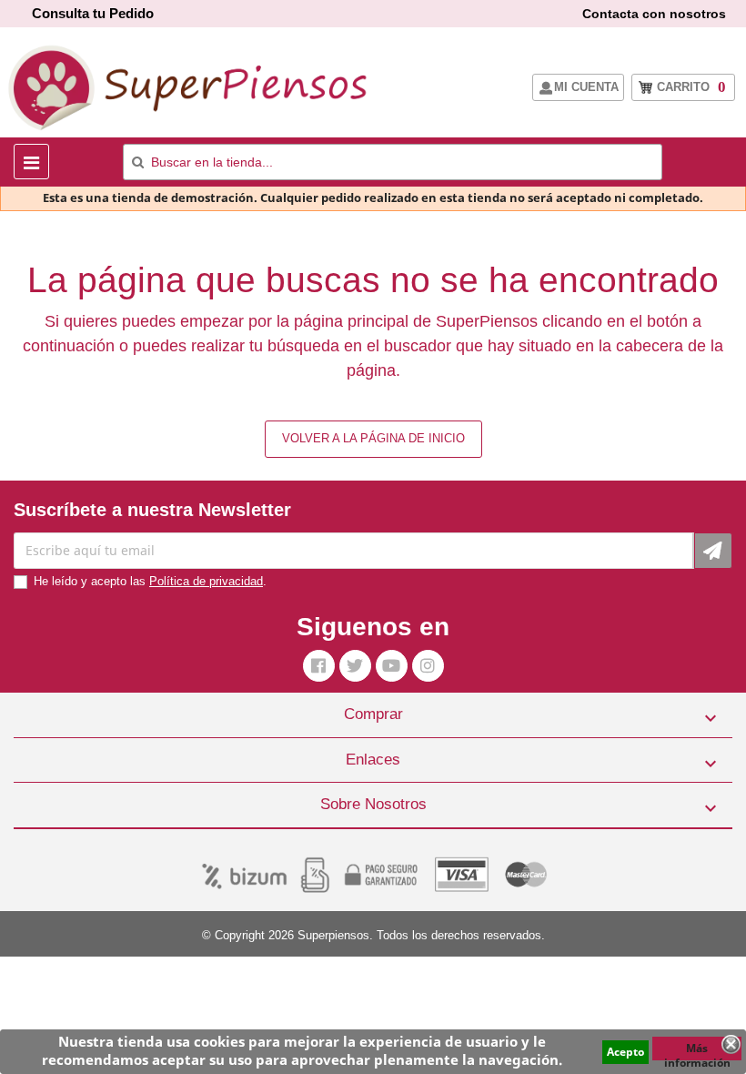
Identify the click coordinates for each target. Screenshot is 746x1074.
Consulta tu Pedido (93, 13)
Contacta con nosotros (654, 13)
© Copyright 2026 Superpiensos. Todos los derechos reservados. (373, 935)
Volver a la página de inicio (373, 438)
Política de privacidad (206, 581)
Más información (697, 1050)
